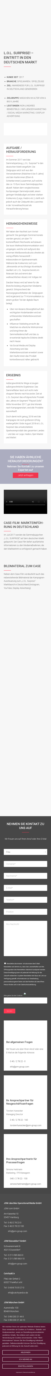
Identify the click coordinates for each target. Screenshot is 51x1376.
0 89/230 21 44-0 (16, 1316)
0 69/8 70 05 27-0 (16, 1287)
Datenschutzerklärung (29, 1372)
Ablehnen (25, 1352)
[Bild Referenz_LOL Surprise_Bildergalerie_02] (25, 652)
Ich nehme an (25, 1359)
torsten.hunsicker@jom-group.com (25, 1125)
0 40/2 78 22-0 (14, 1222)
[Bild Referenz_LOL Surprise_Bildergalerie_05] (25, 756)
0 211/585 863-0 (15, 1255)
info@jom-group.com (19, 1066)
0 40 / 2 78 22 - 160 (19, 1120)
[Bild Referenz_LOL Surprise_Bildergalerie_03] (25, 687)
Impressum (19, 1372)
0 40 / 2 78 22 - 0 (18, 1061)
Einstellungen (25, 1366)
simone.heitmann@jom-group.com (25, 1184)
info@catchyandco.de (18, 1292)
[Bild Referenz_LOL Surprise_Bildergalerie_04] (25, 721)
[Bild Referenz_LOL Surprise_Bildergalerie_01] (25, 617)
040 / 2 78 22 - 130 (18, 1178)
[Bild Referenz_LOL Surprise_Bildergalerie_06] (25, 790)
